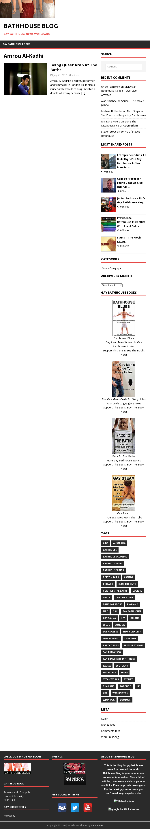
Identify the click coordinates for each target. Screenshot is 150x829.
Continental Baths (115, 590)
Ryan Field (9, 799)
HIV (123, 618)
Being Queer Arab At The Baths (73, 67)
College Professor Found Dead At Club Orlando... (130, 183)
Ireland (135, 618)
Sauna (107, 665)
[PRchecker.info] (124, 801)
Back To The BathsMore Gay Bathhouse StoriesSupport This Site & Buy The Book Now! (123, 462)
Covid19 (137, 590)
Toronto (125, 686)
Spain (124, 672)
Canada (128, 577)
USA (105, 693)
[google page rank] (123, 809)
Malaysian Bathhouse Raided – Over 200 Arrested (119, 91)
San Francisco (112, 652)
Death (106, 597)
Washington (120, 693)
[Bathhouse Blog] (27, 16)
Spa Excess (109, 672)
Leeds (106, 624)
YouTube (125, 699)
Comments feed (110, 731)
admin (75, 75)
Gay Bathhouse (132, 611)
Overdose (130, 638)
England (132, 604)
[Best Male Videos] (75, 783)
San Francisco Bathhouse (119, 659)
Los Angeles (110, 631)
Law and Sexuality (14, 796)
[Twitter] (75, 807)
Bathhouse (110, 549)
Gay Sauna (109, 618)
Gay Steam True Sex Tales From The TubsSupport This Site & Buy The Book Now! (123, 519)
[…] (83, 93)
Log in (104, 718)
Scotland (122, 665)
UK (138, 686)
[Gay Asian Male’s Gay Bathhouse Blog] (17, 772)
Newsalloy (9, 815)
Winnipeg (109, 699)
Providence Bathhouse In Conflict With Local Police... (131, 222)
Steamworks (111, 679)
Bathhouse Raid (113, 563)
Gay (115, 611)
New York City (132, 631)
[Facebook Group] (62, 807)
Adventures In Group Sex (18, 792)
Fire (105, 611)
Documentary (124, 597)
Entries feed (108, 724)
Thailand (109, 686)
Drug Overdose (112, 604)
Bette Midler (111, 577)
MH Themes (97, 825)
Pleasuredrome (133, 645)
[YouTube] (87, 807)
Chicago (108, 584)
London (120, 624)
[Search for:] (123, 67)
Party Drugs (111, 645)
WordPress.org (110, 737)
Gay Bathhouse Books (16, 44)
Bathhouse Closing (115, 556)
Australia (119, 543)
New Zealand (111, 638)
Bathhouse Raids (113, 570)
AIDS (105, 543)
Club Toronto (127, 584)
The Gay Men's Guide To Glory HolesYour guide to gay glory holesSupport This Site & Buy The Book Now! (124, 405)
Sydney (128, 679)
